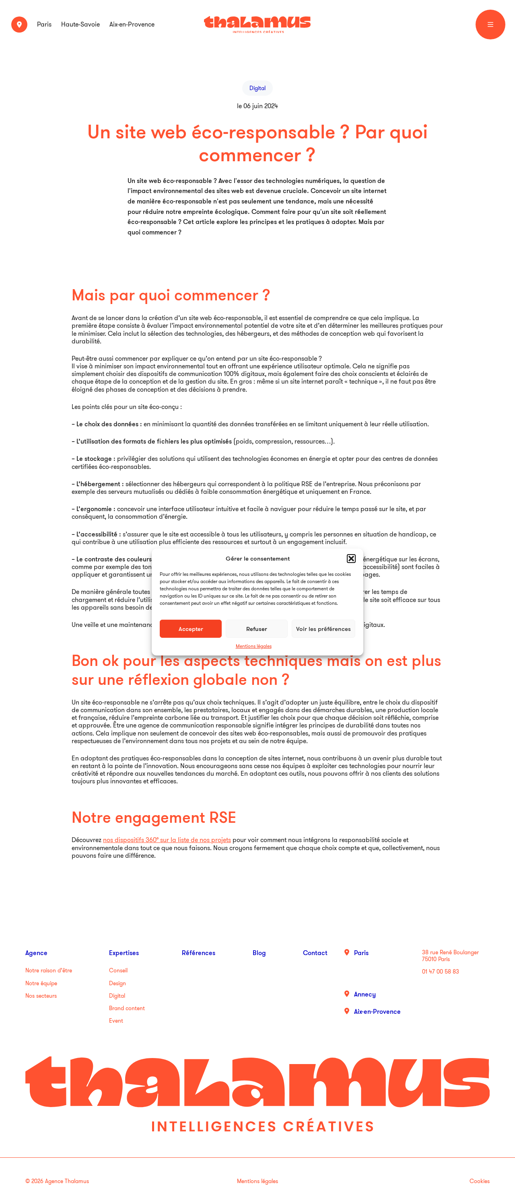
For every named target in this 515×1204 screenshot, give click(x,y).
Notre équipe (41, 983)
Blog (259, 953)
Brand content (127, 1008)
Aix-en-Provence (131, 24)
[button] (351, 559)
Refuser (256, 628)
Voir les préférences (323, 628)
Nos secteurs (41, 995)
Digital (117, 995)
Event (116, 1020)
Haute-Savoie (80, 24)
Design (117, 983)
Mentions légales (254, 646)
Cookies (480, 1181)
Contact (315, 953)
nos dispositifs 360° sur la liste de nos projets (167, 840)
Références (198, 953)
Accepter (191, 628)
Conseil (118, 970)
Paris (44, 24)
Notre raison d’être (48, 970)
